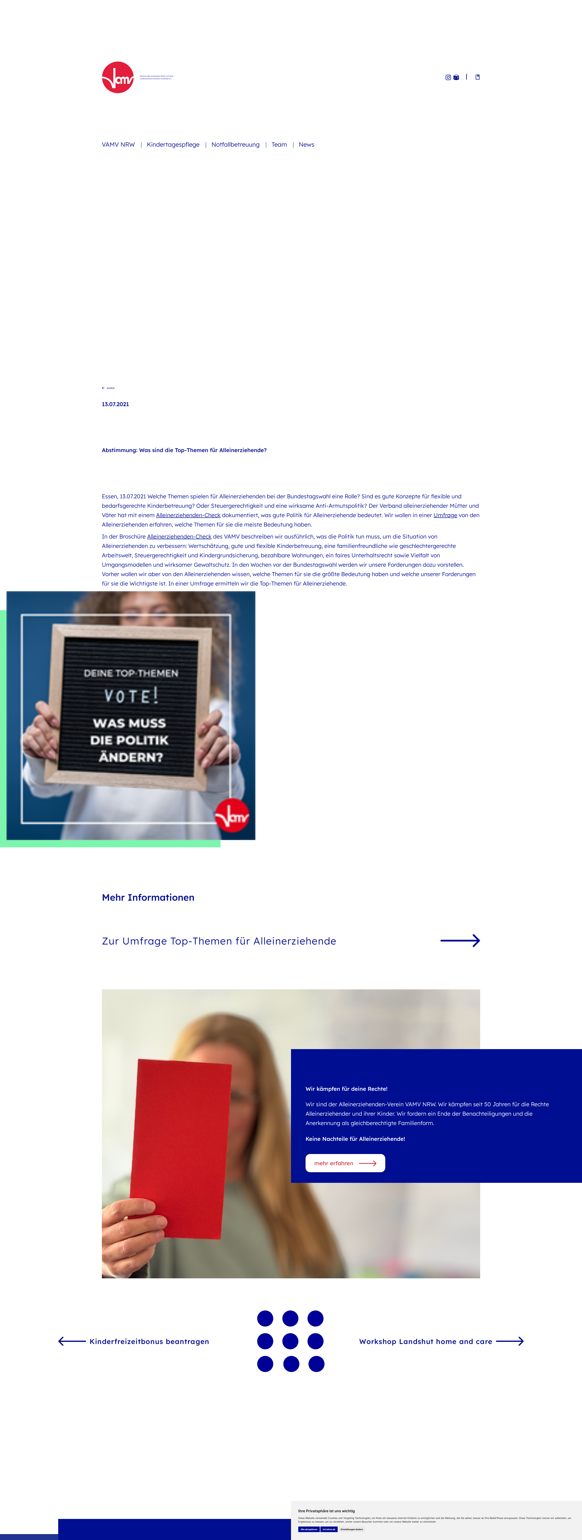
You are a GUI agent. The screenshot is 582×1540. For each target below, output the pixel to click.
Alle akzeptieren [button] (309, 1529)
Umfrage (445, 515)
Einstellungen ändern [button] (352, 1529)
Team (280, 144)
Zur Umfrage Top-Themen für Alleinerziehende (219, 941)
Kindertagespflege (174, 144)
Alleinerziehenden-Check (188, 515)
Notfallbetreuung (236, 144)
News (306, 144)
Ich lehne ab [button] (329, 1529)
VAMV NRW (119, 144)
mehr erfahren (333, 1163)
